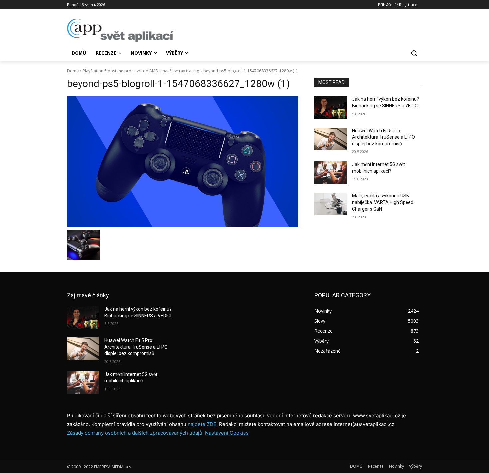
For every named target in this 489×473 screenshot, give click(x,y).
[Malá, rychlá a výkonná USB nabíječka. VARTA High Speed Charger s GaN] (330, 204)
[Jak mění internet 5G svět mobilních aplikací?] (330, 172)
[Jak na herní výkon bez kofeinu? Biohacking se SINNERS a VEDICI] (330, 107)
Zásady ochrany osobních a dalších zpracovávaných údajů (134, 433)
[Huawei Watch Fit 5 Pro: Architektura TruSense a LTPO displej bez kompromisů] (330, 139)
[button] (414, 53)
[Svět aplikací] (120, 30)
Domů (73, 71)
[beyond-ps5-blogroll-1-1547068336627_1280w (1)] (182, 161)
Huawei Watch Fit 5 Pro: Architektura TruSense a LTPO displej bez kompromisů (383, 137)
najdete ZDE (202, 424)
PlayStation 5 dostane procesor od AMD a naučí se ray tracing (141, 71)
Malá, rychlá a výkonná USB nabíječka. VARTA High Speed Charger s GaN (382, 202)
